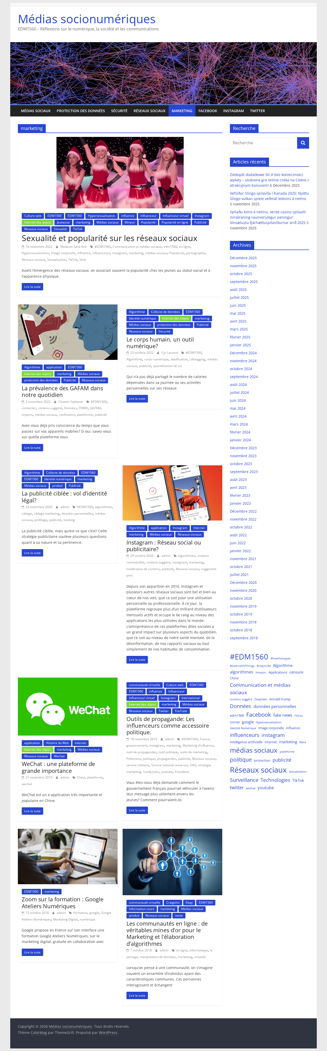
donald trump (279, 699)
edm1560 (170, 246)
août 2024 (238, 384)
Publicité (200, 222)
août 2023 (238, 479)
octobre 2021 (241, 566)
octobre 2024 (241, 368)
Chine (81, 777)
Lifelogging (197, 359)
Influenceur (149, 216)
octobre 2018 (241, 630)
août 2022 (238, 535)
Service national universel (169, 765)
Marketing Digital (65, 919)
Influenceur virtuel (176, 216)
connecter (29, 408)
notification (67, 414)
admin (65, 507)
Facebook (207, 110)
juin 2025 (238, 305)
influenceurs (101, 253)
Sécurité (119, 110)
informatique (199, 950)
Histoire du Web (57, 743)
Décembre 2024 (243, 352)
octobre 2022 (241, 527)
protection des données (81, 110)
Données (70, 408)
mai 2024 (238, 408)
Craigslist (173, 902)
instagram (119, 253)
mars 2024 (239, 424)
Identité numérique (142, 318)
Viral (82, 259)
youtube (167, 772)
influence (127, 216)
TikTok (77, 229)
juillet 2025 (239, 297)
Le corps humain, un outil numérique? (160, 342)
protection (262, 760)
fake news (282, 715)
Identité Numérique (243, 728)
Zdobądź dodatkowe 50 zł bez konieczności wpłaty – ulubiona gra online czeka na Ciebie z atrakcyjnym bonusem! (269, 180)
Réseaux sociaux (150, 110)
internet (271, 742)
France (204, 739)
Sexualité (60, 229)
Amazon (260, 672)
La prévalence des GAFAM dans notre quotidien (62, 391)
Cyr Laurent (170, 352)
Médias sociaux (36, 110)
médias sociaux (156, 253)
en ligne (184, 246)
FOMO (83, 408)
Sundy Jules (151, 772)
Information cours (141, 909)
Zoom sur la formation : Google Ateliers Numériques (62, 902)
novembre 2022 (243, 519)
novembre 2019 (243, 606)
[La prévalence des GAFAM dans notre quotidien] (68, 307)
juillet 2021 (239, 574)
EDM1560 (55, 216)
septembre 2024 (244, 376)
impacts (27, 414)
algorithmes (103, 507)
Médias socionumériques (87, 19)
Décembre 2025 (243, 257)
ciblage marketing (47, 513)
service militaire (137, 765)
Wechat (59, 756)
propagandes (166, 759)
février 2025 (240, 337)
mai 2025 (238, 313)
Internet (199, 528)
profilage (40, 520)
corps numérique (156, 359)
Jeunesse (63, 222)
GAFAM (95, 408)
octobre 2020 (241, 598)
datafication (179, 359)
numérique (87, 919)
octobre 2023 (241, 463)
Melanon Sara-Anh (74, 246)
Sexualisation (56, 259)
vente (179, 915)
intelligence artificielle (246, 742)
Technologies (275, 780)
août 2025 (238, 289)
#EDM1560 (103, 246)
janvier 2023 (240, 503)
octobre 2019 (241, 614)
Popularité (148, 222)
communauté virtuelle (144, 685)
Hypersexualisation (101, 216)
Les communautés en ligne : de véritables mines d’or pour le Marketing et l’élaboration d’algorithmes (167, 933)
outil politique (168, 752)
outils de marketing (193, 752)
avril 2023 (238, 487)
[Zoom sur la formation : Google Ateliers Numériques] (68, 832)
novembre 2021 (243, 558)
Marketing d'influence (198, 745)
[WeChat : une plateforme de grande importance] (68, 680)
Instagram (233, 110)
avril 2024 (238, 416)
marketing (182, 110)
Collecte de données (165, 312)
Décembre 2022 (243, 511)
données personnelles (77, 513)
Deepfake (260, 699)
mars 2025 (239, 329)
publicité (101, 414)
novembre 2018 (243, 622)
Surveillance (244, 779)
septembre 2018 (244, 637)
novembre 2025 (243, 265)
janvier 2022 (240, 550)
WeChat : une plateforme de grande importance (58, 767)
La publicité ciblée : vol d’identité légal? (64, 496)
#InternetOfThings (242, 666)
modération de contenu (143, 569)
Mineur (130, 222)
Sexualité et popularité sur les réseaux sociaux (109, 237)
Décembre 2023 (243, 447)
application (54, 367)
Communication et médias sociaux (137, 246)
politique (149, 759)
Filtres (299, 715)
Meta (302, 742)
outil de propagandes (141, 752)
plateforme (85, 414)
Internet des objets (37, 222)
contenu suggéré (50, 408)
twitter (237, 787)
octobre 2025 (241, 273)
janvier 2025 (240, 345)
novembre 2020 (243, 590)
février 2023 (240, 495)
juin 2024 (238, 400)
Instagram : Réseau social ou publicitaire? (163, 545)
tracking (69, 520)
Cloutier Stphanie (71, 401)
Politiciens (133, 759)
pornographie (195, 253)
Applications (277, 672)
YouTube (181, 711)
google (94, 913)
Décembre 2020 (243, 582)
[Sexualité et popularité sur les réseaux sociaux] (120, 140)
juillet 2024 (239, 392)
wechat (27, 784)
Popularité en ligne (175, 222)
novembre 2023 (243, 455)
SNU (193, 765)
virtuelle (200, 957)
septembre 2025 (244, 281)
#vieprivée (264, 666)
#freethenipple (280, 658)
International (191, 698)
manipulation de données (158, 957)
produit (57, 485)
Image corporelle (63, 253)
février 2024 (240, 432)
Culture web (32, 216)
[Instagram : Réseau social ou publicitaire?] (172, 468)
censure (296, 672)
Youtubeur (182, 772)
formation (80, 913)
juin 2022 (238, 542)
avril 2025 (238, 321)
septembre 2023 (244, 471)
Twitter (257, 110)
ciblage (27, 513)
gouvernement (136, 745)
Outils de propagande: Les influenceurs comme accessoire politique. (167, 725)
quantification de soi (167, 366)
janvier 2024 (240, 440)
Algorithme (32, 367)
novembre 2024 (243, 360)
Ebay (189, 902)
